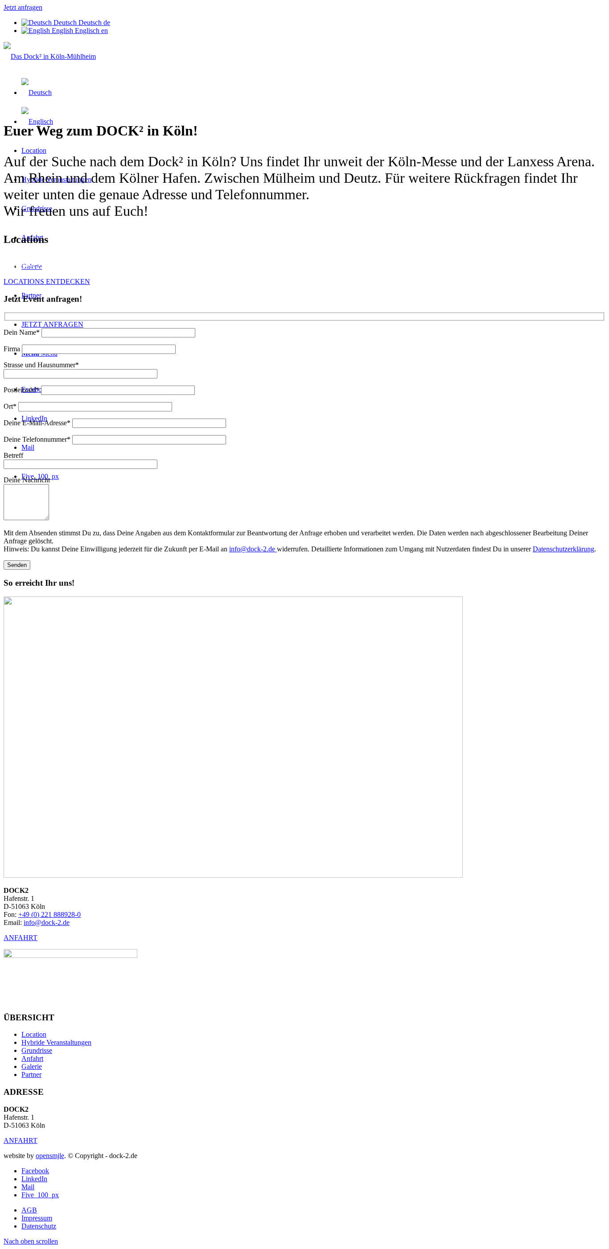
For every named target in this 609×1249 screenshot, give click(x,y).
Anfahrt (32, 1058)
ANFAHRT (20, 937)
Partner (31, 1074)
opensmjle (50, 1155)
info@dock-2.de (253, 549)
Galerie (31, 1066)
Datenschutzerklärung (563, 549)
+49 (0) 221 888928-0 (49, 914)
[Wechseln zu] (36, 92)
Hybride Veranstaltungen (56, 1042)
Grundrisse (36, 1050)
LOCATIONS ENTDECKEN (47, 281)
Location (33, 1034)
